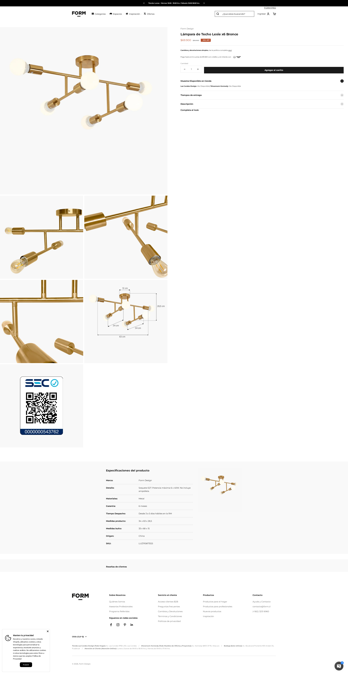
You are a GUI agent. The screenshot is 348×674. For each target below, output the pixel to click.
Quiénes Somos (117, 601)
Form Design (187, 28)
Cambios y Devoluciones (170, 611)
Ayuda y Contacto (262, 601)
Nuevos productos (212, 611)
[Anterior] (143, 3)
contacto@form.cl (262, 606)
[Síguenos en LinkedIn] (132, 625)
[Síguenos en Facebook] (111, 625)
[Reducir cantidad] (185, 69)
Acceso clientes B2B (168, 601)
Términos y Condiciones (170, 616)
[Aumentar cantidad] (198, 69)
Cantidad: (184, 63)
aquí (230, 50)
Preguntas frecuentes (169, 606)
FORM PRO (270, 8)
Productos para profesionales (217, 606)
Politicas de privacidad (169, 621)
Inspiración (208, 616)
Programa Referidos (119, 611)
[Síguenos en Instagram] (118, 625)
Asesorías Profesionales (121, 606)
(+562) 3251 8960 (261, 611)
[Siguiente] (204, 3)
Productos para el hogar (215, 601)
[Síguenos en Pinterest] (125, 625)
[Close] (47, 631)
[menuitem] (99, 13)
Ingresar (263, 14)
